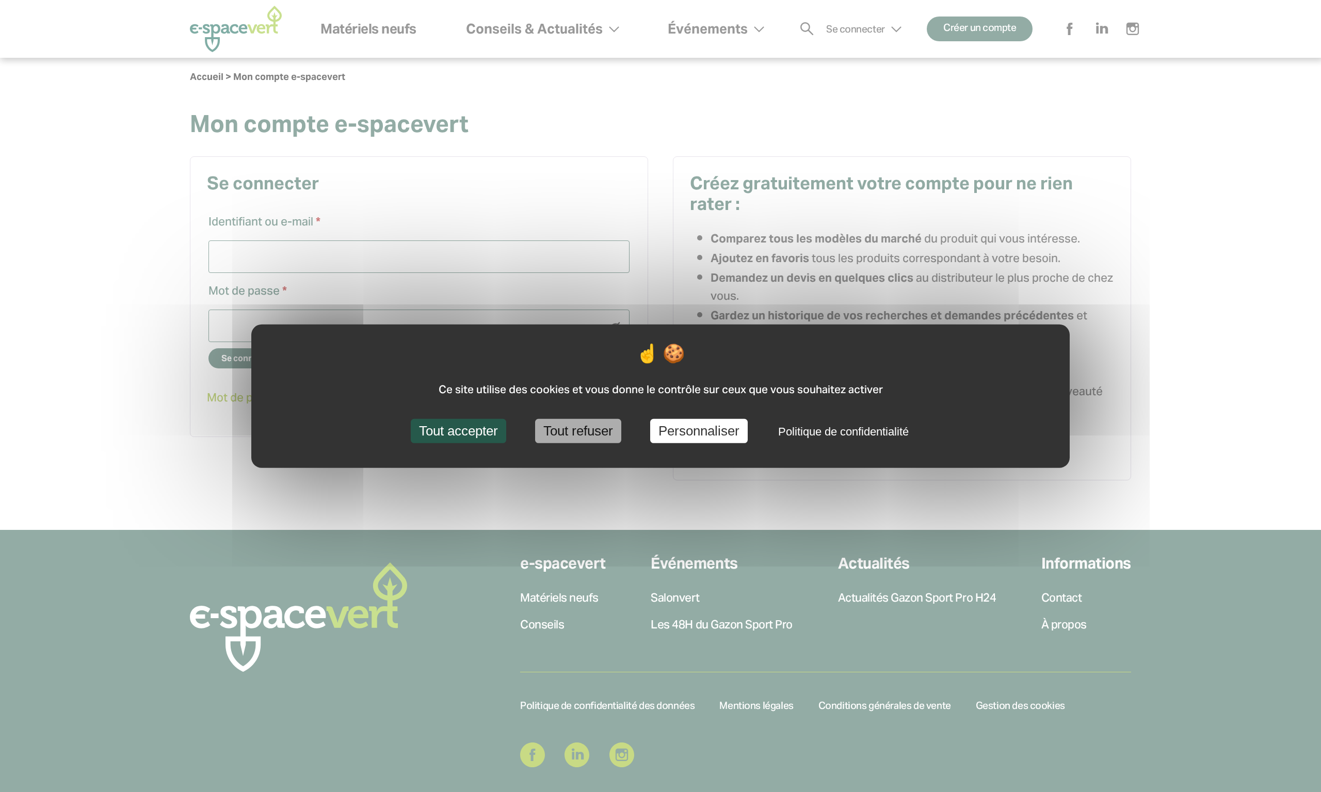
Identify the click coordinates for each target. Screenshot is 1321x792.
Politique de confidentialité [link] (843, 431)
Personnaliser (698, 431)
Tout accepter (458, 431)
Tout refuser (578, 431)
